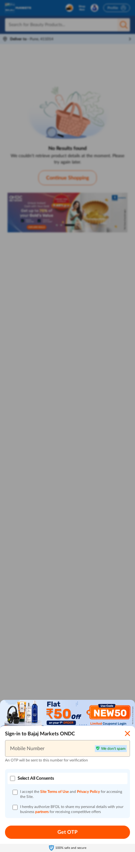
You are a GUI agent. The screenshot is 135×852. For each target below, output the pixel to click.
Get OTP (67, 832)
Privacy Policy (89, 792)
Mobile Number (27, 748)
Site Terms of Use (54, 792)
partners (42, 812)
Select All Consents (36, 778)
